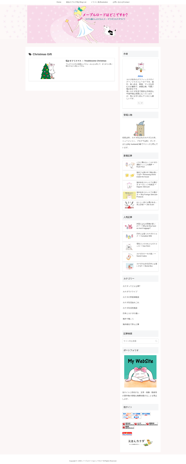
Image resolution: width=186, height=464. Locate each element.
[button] (156, 341)
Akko (140, 76)
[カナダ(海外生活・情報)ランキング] (140, 424)
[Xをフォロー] (138, 103)
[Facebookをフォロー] (141, 103)
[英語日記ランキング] (152, 424)
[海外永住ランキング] (128, 424)
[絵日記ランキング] (128, 427)
